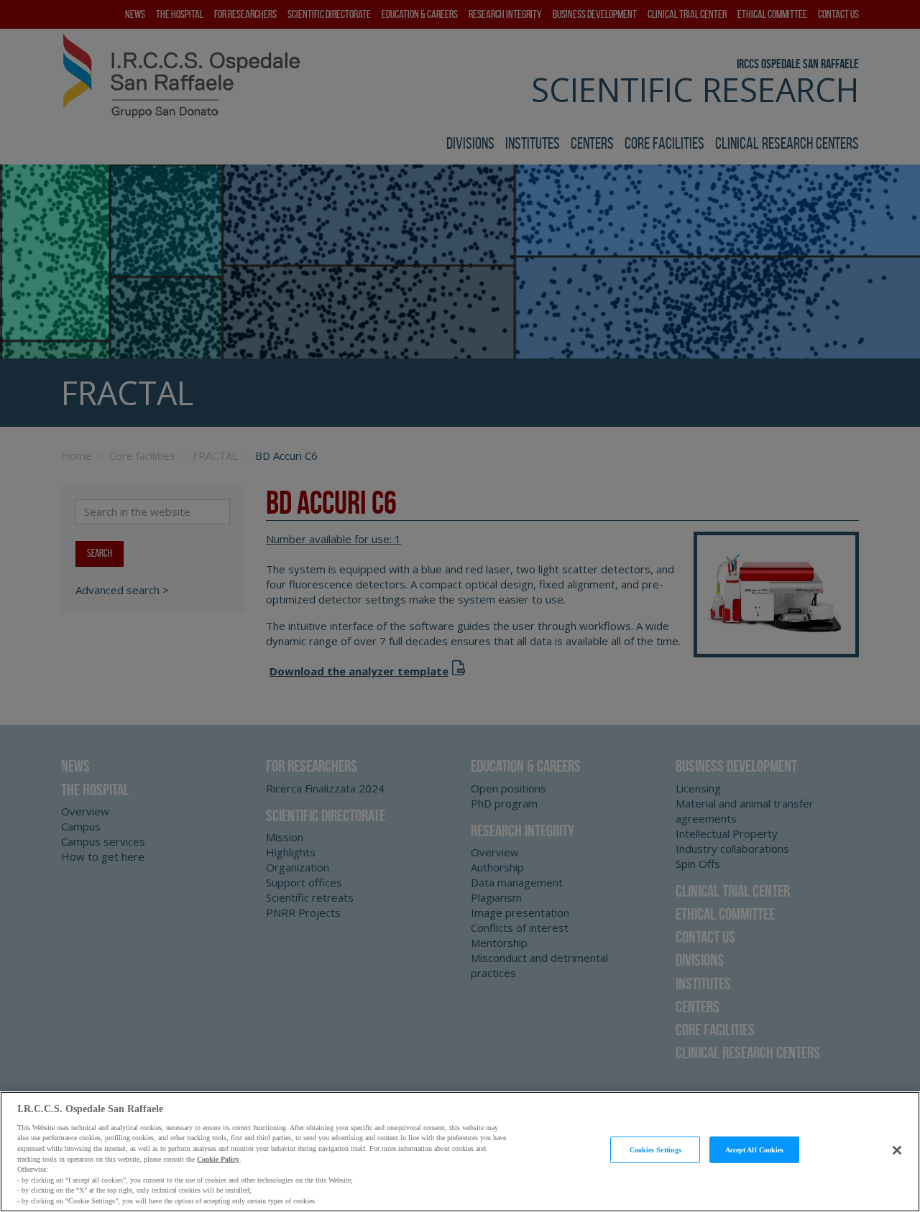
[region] (460, 1151)
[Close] (897, 1150)
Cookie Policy (218, 1158)
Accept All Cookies (754, 1149)
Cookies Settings (656, 1149)
